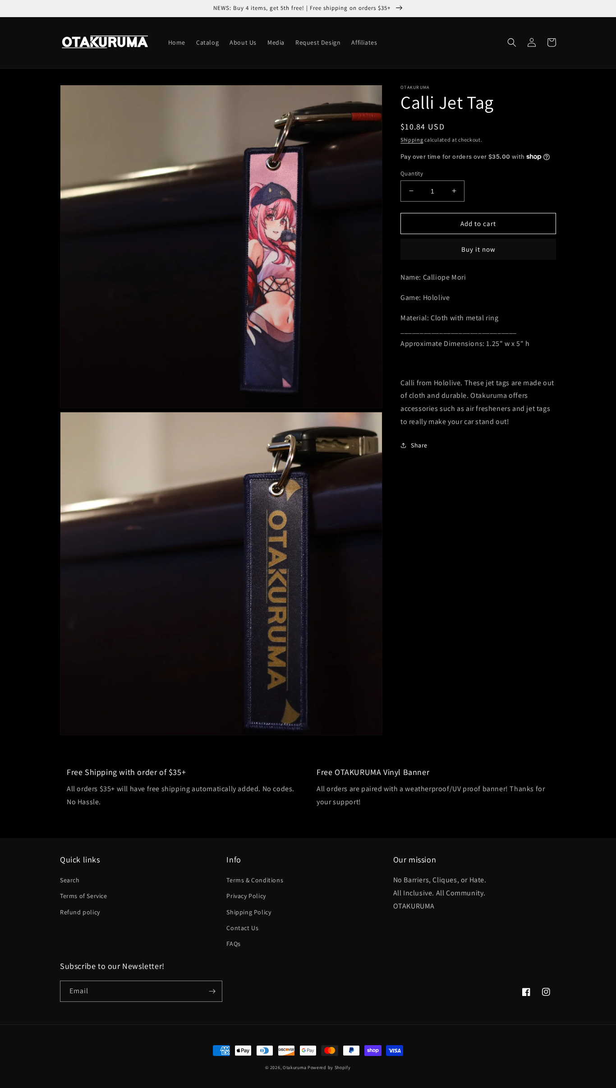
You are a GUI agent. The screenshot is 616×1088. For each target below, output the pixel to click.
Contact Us (242, 928)
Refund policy (80, 912)
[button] (512, 42)
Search (70, 880)
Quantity (411, 173)
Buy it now (478, 249)
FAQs (233, 944)
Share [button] (419, 445)
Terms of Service (83, 896)
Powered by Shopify (329, 1067)
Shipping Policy (248, 912)
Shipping (411, 139)
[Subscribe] (212, 991)
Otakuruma (294, 1067)
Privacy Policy (246, 896)
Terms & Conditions (254, 880)
